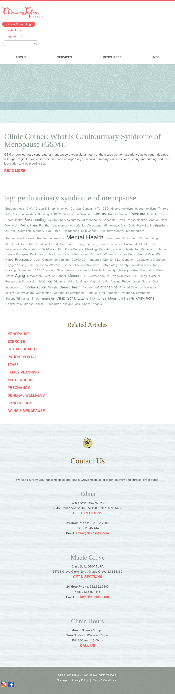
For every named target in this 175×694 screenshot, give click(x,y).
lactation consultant (144, 265)
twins (165, 214)
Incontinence (14, 287)
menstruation (38, 244)
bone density (74, 249)
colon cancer (43, 259)
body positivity (138, 225)
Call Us (87, 645)
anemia (41, 238)
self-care (48, 249)
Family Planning (23, 372)
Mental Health (85, 237)
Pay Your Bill (14, 36)
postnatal (130, 244)
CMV (30, 208)
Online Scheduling (18, 24)
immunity (109, 270)
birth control (115, 230)
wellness (150, 287)
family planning (86, 244)
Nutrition (45, 281)
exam (9, 276)
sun (102, 230)
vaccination (13, 249)
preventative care (87, 265)
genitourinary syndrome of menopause (75, 220)
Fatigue (92, 292)
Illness (86, 304)
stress (146, 281)
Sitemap (62, 680)
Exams (83, 298)
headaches (71, 230)
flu (152, 244)
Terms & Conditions (104, 680)
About (21, 57)
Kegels (97, 304)
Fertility (100, 214)
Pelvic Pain (28, 225)
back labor (37, 254)
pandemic (94, 259)
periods (104, 249)
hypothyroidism (145, 208)
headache (132, 249)
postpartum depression (21, 281)
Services (64, 57)
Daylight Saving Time (19, 265)
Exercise (16, 341)
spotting (116, 249)
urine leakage (78, 281)
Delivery (123, 270)
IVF (13, 230)
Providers (27, 292)
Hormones (98, 298)
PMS (159, 254)
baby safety (110, 265)
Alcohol (87, 287)
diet (155, 281)
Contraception (35, 287)
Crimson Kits (111, 259)
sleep (143, 276)
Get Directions (87, 513)
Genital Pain (13, 304)
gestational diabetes (151, 259)
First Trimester (109, 292)
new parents (65, 270)
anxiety (31, 214)
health (96, 270)
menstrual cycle (16, 244)
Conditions (145, 298)
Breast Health (70, 287)
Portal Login (14, 30)
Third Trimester (42, 298)
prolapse (160, 249)
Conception (43, 292)
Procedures (53, 304)
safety (124, 265)
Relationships (106, 287)
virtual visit (138, 270)
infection (63, 208)
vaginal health (99, 281)
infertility (138, 214)
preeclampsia (121, 276)
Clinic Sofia (66, 298)
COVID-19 (78, 259)
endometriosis (15, 208)
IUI (7, 230)
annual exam (158, 220)
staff (13, 364)
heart (9, 259)
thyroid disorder (131, 287)
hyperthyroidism (122, 208)
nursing (10, 270)
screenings (61, 259)
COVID (143, 244)
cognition (24, 230)
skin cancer (89, 230)
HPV (97, 208)
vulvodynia (77, 225)
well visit (11, 225)
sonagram (113, 238)
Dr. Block (96, 254)
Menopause (77, 276)
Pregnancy (18, 388)
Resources (112, 57)
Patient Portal (22, 357)
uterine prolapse (16, 254)
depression (56, 238)
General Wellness (26, 395)
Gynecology (19, 403)
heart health (13, 220)
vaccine (18, 214)
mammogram (135, 230)
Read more (14, 170)
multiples (153, 214)
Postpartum (159, 225)
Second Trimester (17, 298)
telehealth (83, 270)
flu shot (44, 225)
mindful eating (148, 238)
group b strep (45, 208)
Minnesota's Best (115, 225)
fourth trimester (110, 244)
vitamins (60, 281)
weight (53, 287)
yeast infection (137, 220)
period (53, 244)
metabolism (35, 276)
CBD (105, 208)
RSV (8, 214)
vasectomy (94, 225)
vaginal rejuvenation (125, 281)
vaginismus (60, 225)
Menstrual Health (121, 298)
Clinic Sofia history (75, 254)
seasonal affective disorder (54, 265)
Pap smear (53, 230)
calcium (154, 276)
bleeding (91, 249)
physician (48, 270)
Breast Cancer (33, 304)
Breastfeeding (35, 220)
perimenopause (99, 276)
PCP (37, 270)
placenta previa (114, 220)
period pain (146, 254)
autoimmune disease (19, 238)
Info (156, 57)
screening (25, 270)
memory (38, 230)
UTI (134, 276)
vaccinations (31, 249)
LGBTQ (56, 214)
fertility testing (118, 214)
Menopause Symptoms (69, 292)
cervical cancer (81, 208)
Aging (20, 275)
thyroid (163, 208)
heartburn (67, 244)
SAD (151, 270)
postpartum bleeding (77, 214)
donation (128, 259)
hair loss (54, 254)
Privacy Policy (80, 680)
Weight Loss (71, 304)
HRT (60, 249)
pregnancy (23, 259)
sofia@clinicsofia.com (92, 533)
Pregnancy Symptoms (135, 292)
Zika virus (12, 292)
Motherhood (20, 380)
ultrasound (129, 238)
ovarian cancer (55, 276)
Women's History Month (120, 254)
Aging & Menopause (26, 411)
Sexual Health (22, 349)
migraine (146, 249)
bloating (43, 214)
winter (160, 270)
